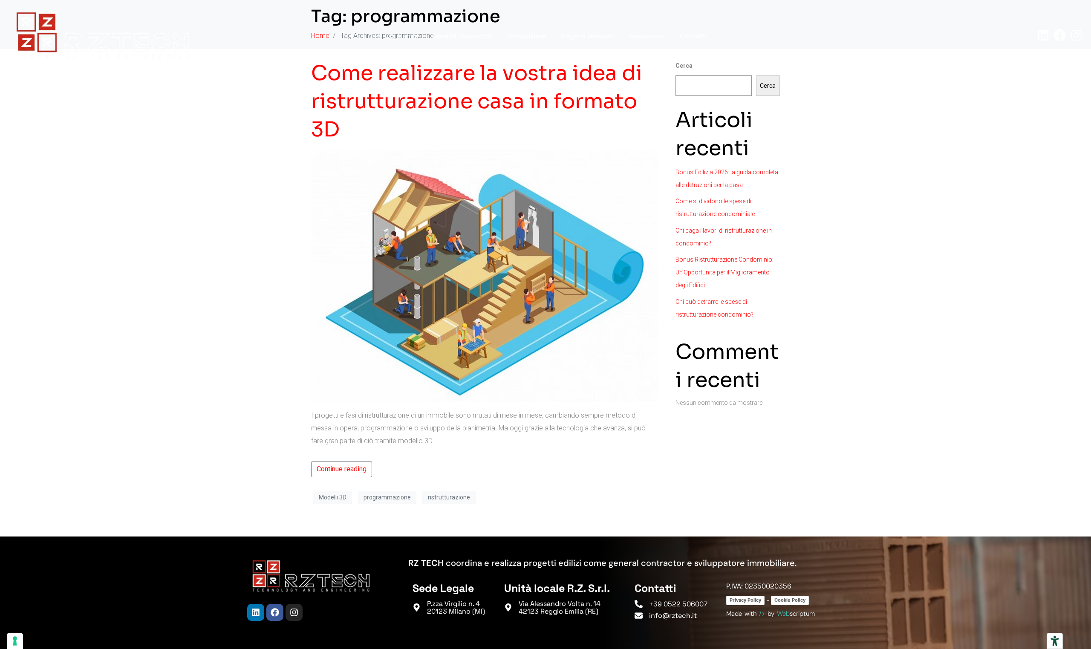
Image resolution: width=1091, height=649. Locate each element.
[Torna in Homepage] (103, 35)
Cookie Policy (789, 600)
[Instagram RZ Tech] (1076, 35)
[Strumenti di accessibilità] (1055, 641)
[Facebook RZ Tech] (1059, 35)
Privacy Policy (745, 600)
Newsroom (647, 36)
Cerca (768, 85)
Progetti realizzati (587, 36)
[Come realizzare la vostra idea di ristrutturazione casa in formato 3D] (484, 276)
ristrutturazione (449, 497)
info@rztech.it (673, 615)
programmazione (387, 497)
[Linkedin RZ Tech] (1043, 35)
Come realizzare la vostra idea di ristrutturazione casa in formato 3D (476, 101)
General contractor (462, 36)
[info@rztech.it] (639, 616)
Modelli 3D (332, 497)
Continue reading (342, 469)
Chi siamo (401, 36)
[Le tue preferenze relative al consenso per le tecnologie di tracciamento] (15, 641)
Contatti (693, 36)
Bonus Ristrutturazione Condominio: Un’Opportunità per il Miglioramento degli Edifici (724, 272)
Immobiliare (526, 36)
